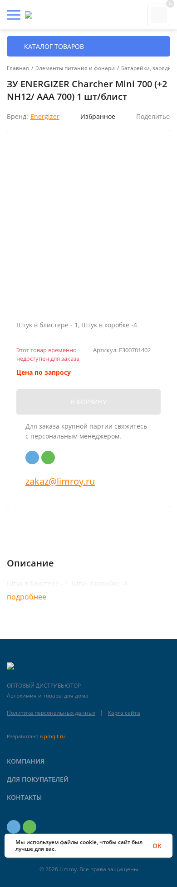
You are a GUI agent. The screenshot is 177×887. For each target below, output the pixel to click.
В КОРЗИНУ (89, 401)
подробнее (27, 597)
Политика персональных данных (51, 713)
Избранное (97, 116)
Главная (18, 68)
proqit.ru (54, 736)
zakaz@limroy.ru (60, 481)
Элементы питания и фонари (75, 68)
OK (157, 845)
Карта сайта (124, 713)
